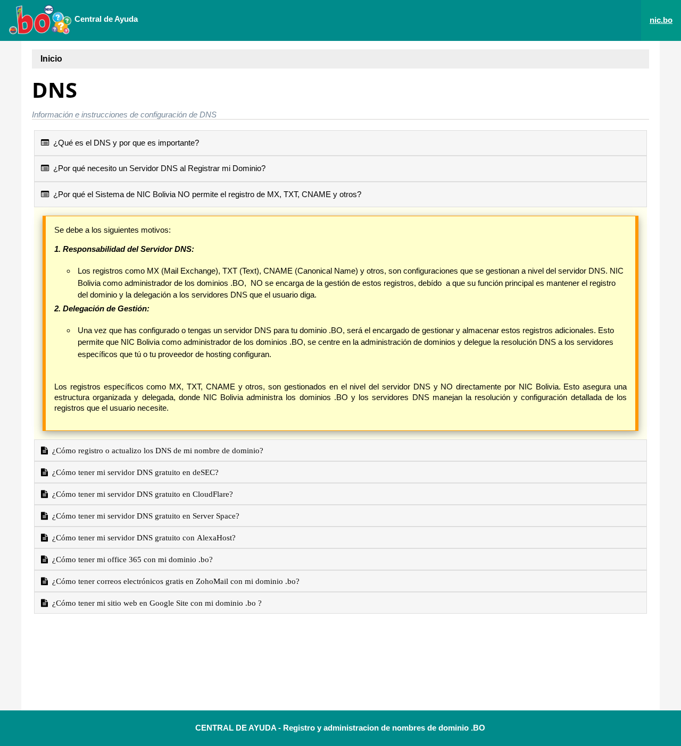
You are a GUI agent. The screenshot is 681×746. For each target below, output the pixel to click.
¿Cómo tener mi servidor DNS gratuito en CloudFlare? (140, 494)
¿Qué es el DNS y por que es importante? (124, 142)
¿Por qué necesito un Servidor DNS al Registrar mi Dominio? (157, 168)
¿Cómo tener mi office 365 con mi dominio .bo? (130, 559)
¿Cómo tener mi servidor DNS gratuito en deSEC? (133, 472)
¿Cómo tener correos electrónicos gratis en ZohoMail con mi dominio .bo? (174, 581)
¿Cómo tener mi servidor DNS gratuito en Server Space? (143, 516)
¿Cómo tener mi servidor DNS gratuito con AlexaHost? (142, 537)
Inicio (51, 58)
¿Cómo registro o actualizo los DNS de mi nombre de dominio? (155, 450)
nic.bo (661, 19)
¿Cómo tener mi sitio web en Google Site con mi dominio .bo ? (155, 603)
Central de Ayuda (105, 18)
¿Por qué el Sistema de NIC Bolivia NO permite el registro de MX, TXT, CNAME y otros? (205, 194)
